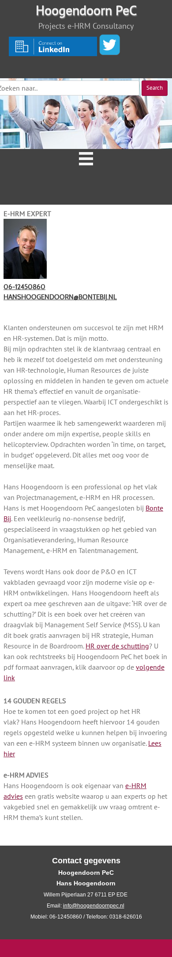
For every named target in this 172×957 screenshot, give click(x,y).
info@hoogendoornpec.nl (93, 906)
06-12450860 (24, 286)
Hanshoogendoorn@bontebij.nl (60, 297)
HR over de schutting (117, 645)
